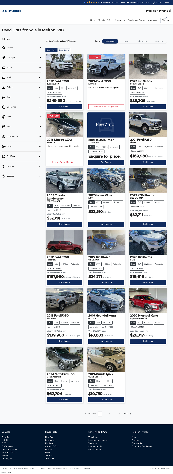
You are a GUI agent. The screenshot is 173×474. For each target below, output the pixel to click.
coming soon (8, 459)
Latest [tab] (126, 41)
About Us (136, 437)
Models (101, 20)
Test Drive (49, 459)
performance (8, 446)
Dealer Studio (165, 468)
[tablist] (134, 41)
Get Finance (64, 107)
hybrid (5, 440)
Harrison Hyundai (158, 10)
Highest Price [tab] (142, 41)
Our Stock (118, 20)
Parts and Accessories (98, 440)
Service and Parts (136, 20)
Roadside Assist (95, 446)
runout (5, 456)
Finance (165, 20)
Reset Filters (51, 50)
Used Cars (49, 443)
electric (5, 437)
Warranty (92, 443)
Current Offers (51, 446)
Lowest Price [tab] (159, 41)
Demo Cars (50, 440)
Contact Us (137, 443)
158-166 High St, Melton (140, 3)
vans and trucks (9, 452)
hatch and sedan (9, 449)
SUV (4, 443)
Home (93, 20)
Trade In (49, 456)
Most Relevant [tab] (110, 41)
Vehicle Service (95, 437)
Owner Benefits (95, 449)
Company (152, 20)
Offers (109, 20)
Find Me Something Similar (106, 107)
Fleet (47, 452)
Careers (135, 440)
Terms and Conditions (142, 446)
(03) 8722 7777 (162, 3)
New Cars (49, 437)
